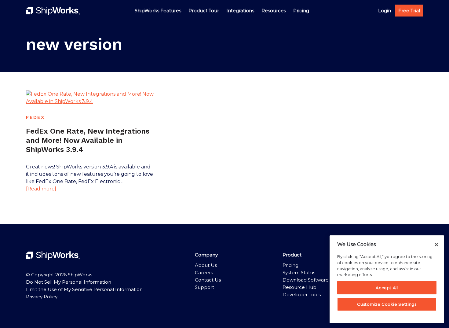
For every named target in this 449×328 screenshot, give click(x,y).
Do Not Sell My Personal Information (68, 282)
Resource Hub (299, 287)
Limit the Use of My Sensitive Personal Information (84, 289)
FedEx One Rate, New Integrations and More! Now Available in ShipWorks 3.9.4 (87, 140)
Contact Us (208, 280)
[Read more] (41, 189)
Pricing (290, 265)
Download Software (306, 280)
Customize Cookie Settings (386, 304)
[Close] (436, 244)
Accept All (387, 287)
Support (204, 287)
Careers (204, 272)
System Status (299, 272)
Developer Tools (302, 294)
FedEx (35, 117)
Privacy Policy (41, 297)
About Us (206, 265)
